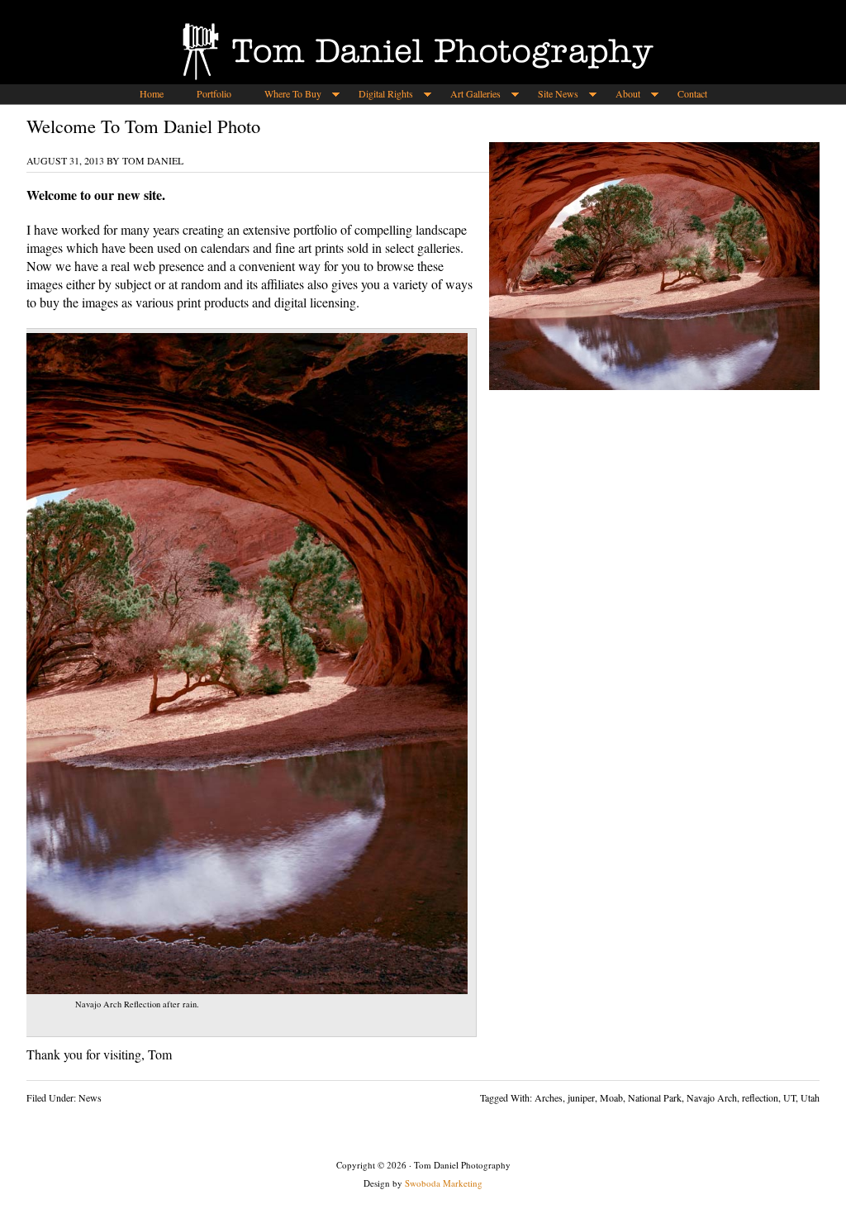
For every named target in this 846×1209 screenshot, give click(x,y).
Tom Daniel (152, 160)
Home (152, 93)
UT (789, 1097)
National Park (655, 1097)
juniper (581, 1097)
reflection (760, 1097)
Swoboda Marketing (443, 1183)
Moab (611, 1097)
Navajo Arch (712, 1097)
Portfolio (214, 93)
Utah (810, 1097)
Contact (692, 93)
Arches (549, 1097)
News (90, 1097)
